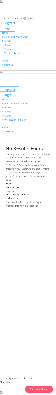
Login (7, 28)
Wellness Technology (15, 53)
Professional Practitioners (15, 36)
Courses (8, 49)
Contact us (7, 64)
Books (7, 44)
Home (5, 32)
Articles (5, 60)
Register (9, 23)
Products (6, 40)
